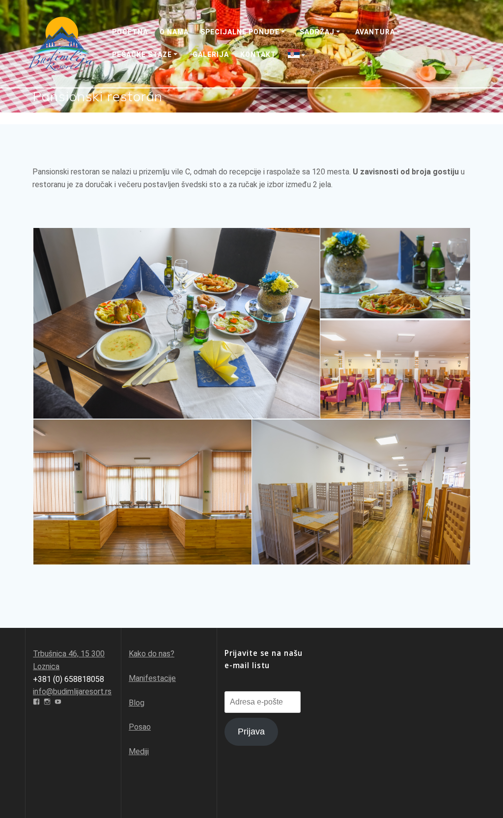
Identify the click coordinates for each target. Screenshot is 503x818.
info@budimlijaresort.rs (72, 691)
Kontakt (258, 54)
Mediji (139, 751)
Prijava (251, 731)
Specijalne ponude (239, 32)
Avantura (375, 32)
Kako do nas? (151, 653)
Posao (140, 727)
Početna (130, 32)
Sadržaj (317, 32)
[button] (175, 323)
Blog (136, 702)
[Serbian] (298, 55)
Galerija (211, 54)
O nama (174, 32)
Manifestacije (152, 678)
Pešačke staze (142, 54)
